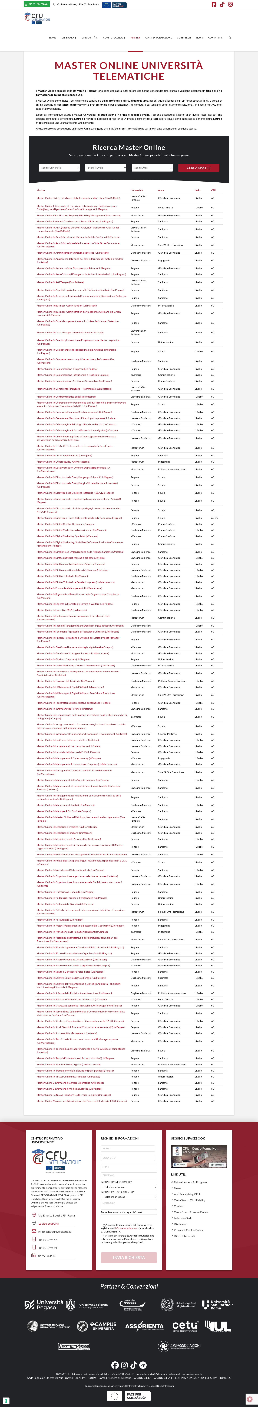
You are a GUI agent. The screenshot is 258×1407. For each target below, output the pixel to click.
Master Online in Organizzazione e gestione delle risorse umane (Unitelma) (77, 876)
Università (137, 190)
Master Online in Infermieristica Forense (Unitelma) (65, 708)
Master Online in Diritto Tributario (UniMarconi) (62, 576)
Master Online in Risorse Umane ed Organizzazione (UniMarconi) (72, 959)
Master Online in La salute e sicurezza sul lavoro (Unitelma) (68, 746)
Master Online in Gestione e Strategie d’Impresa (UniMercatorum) (73, 653)
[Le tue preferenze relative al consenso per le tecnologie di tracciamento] (6, 1401)
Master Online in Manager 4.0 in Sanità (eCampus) (64, 811)
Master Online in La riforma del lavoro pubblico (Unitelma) (68, 739)
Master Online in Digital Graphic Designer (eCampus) (65, 523)
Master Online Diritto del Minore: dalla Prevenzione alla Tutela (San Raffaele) (78, 197)
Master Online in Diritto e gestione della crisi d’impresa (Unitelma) (72, 570)
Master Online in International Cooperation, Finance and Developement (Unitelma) (82, 733)
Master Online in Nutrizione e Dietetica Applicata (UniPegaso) (70, 870)
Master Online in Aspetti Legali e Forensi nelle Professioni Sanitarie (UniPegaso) (80, 289)
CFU (213, 190)
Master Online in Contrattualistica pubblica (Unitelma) (66, 396)
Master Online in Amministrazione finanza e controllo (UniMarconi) (73, 252)
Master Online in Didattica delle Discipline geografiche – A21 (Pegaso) (75, 477)
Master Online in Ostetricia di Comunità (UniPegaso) (65, 891)
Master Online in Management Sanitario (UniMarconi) (66, 804)
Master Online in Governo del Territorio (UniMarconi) (65, 680)
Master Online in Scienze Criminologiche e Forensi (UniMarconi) (71, 977)
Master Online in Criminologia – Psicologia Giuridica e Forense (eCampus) (76, 424)
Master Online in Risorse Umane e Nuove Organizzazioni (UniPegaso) (74, 953)
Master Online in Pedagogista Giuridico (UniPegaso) (65, 903)
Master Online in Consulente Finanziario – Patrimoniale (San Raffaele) (74, 388)
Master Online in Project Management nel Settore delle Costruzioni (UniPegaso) (80, 925)
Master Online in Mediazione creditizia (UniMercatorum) (67, 826)
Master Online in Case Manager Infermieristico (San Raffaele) (70, 332)
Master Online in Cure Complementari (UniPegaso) (64, 455)
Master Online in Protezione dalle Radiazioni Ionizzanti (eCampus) (72, 931)
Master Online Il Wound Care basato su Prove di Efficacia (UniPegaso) (75, 221)
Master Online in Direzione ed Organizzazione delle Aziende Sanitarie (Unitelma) (80, 551)
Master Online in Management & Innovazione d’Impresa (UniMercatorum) (77, 764)
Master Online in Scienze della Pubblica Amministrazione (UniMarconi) (75, 993)
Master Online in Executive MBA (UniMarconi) (62, 609)
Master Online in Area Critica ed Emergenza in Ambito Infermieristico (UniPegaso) (81, 274)
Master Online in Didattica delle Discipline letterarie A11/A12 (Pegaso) (75, 492)
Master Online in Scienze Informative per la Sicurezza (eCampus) (72, 999)
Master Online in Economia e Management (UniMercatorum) (69, 588)
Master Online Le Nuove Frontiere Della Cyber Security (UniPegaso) (74, 1094)
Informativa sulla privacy (126, 1228)
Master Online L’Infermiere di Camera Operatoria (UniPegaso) (70, 1082)
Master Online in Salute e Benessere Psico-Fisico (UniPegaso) (70, 971)
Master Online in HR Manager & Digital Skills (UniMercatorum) (70, 687)
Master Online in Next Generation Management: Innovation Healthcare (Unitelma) (82, 854)
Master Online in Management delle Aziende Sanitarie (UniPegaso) (73, 779)
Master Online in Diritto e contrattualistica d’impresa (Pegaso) (71, 563)
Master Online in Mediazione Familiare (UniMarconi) (64, 832)
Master (41, 190)
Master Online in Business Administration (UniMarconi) (67, 305)
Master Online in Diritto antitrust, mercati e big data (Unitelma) (71, 557)
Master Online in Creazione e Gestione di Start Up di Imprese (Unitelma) (76, 418)
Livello (197, 190)
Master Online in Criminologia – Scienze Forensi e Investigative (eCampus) (77, 430)
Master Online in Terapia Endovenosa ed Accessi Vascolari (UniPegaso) (75, 1058)
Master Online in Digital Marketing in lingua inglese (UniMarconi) (72, 529)
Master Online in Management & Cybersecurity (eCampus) (69, 758)
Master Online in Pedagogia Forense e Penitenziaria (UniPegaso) (72, 897)
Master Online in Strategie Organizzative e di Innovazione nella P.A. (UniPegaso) (80, 1020)
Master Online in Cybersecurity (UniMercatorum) (63, 461)
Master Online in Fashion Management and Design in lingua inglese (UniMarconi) (80, 625)
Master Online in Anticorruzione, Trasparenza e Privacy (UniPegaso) (74, 268)
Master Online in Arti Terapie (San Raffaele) (60, 282)
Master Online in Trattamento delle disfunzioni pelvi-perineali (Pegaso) (75, 1070)
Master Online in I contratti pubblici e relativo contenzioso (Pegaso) (74, 702)
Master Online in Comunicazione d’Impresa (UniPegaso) (67, 368)
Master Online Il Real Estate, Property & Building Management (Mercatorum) (79, 215)
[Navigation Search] (229, 38)
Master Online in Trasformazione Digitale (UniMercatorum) (69, 1064)
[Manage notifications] (250, 1399)
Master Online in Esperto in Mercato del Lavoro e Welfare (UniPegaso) (75, 603)
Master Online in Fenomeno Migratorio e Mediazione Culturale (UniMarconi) (78, 631)
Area (161, 190)
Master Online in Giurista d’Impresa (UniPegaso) (63, 659)
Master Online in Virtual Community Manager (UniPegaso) (68, 1076)
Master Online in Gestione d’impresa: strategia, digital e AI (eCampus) (75, 647)
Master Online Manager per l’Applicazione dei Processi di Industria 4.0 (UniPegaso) (82, 1100)
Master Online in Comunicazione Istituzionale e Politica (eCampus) (73, 374)
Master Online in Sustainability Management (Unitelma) (67, 1033)
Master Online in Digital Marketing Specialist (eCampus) (67, 536)
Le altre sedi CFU (48, 1223)
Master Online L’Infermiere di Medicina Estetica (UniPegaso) (69, 1088)
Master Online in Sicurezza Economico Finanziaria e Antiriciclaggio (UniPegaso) (79, 1005)
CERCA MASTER (199, 168)
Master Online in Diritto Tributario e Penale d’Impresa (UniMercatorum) (76, 582)
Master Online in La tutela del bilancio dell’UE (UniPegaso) (68, 752)
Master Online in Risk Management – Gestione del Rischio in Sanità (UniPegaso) (80, 947)
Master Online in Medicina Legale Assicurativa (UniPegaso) (69, 838)
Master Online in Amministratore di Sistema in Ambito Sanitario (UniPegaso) (78, 236)
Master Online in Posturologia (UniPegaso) (60, 919)
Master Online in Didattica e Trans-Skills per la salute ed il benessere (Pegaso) (79, 517)
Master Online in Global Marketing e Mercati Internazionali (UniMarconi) (76, 665)
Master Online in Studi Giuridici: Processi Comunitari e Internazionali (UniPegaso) (81, 1027)
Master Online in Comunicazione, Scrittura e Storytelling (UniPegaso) (74, 380)
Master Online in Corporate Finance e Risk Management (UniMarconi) (74, 412)
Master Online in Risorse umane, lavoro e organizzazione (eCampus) (73, 965)
